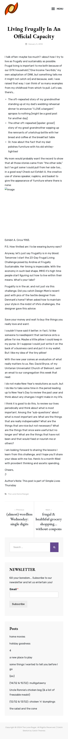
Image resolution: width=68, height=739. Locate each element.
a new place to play (20, 657)
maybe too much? (30, 56)
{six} (12, 676)
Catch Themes (38, 731)
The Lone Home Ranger (18, 494)
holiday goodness (19, 643)
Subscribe (18, 604)
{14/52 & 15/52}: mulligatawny (27, 683)
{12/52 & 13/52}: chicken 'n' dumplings (32, 701)
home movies (17, 636)
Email (14, 589)
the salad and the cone (23, 708)
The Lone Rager (29, 727)
